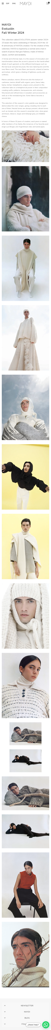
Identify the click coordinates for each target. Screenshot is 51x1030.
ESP (7, 3)
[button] (45, 1024)
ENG (14, 3)
